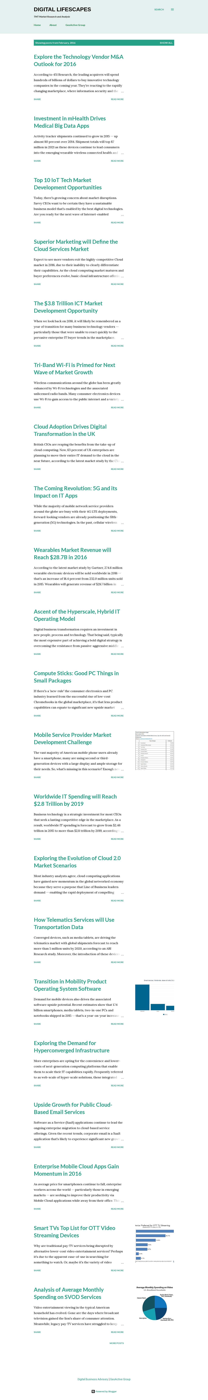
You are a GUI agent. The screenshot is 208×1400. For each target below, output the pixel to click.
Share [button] (37, 99)
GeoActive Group (75, 24)
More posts (117, 1343)
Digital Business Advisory (93, 1379)
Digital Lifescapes (62, 9)
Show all (166, 42)
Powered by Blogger (106, 1391)
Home (37, 24)
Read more (117, 99)
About (53, 24)
